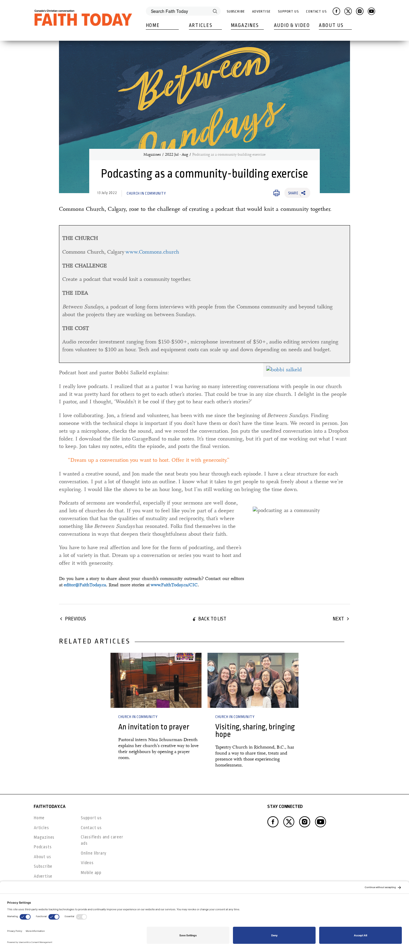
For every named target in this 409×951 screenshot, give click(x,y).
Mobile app (91, 872)
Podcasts (42, 846)
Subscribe (236, 11)
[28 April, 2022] (253, 680)
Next (338, 619)
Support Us (288, 11)
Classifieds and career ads (102, 840)
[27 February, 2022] (156, 680)
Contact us (91, 827)
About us (42, 856)
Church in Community (146, 193)
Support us (91, 817)
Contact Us (316, 11)
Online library (94, 853)
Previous (75, 619)
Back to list (212, 619)
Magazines (245, 25)
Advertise (261, 11)
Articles (201, 25)
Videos (87, 862)
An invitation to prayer (153, 727)
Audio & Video (292, 25)
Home (153, 25)
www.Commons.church (152, 251)
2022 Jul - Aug (176, 154)
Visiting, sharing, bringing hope (255, 730)
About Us (331, 25)
